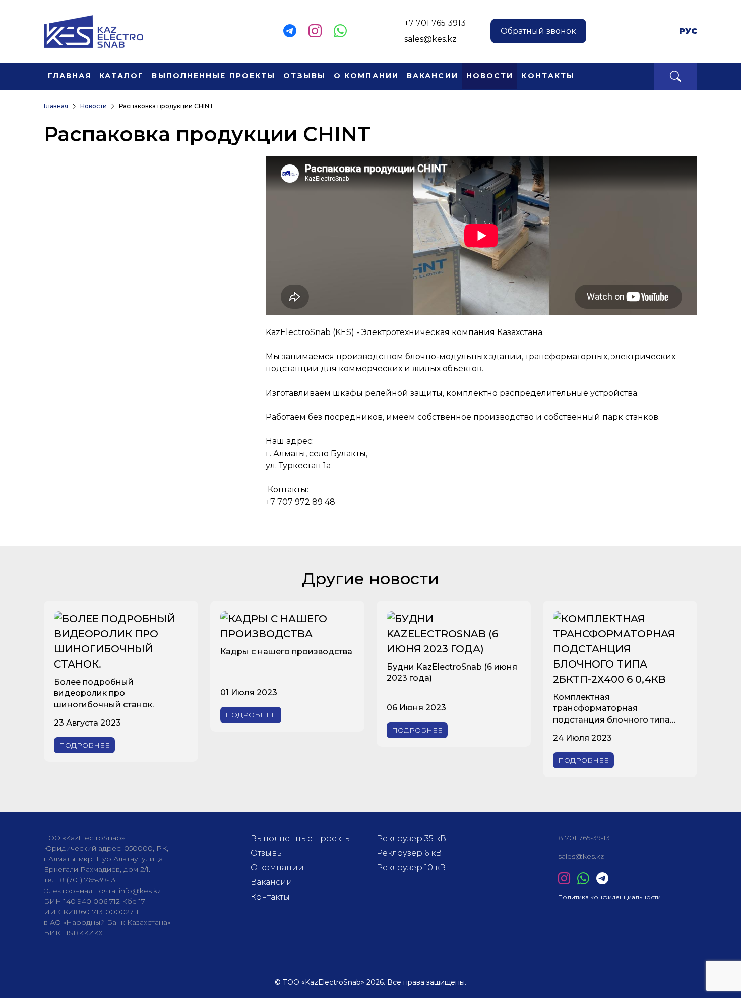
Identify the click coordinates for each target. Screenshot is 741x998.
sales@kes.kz (430, 39)
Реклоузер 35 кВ (411, 838)
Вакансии (432, 75)
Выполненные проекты (213, 75)
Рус (688, 31)
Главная (69, 75)
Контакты (548, 75)
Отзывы (304, 75)
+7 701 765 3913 (435, 23)
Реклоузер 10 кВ (411, 867)
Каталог (121, 75)
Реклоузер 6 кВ (409, 853)
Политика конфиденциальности (609, 897)
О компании (366, 75)
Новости (490, 75)
